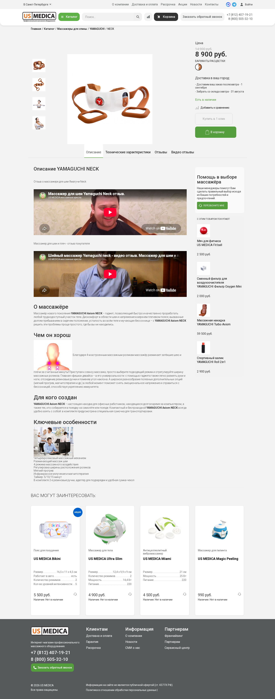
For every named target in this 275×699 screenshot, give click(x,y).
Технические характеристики (128, 152)
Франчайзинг (174, 636)
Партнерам (172, 642)
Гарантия (92, 642)
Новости (196, 4)
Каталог (71, 17)
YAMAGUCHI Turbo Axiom (213, 322)
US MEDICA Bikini (47, 559)
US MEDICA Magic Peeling (218, 559)
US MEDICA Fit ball (209, 243)
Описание (93, 152)
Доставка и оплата (145, 4)
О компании (120, 4)
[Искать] (138, 17)
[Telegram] (234, 4)
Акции (182, 4)
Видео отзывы (182, 152)
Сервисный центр (177, 648)
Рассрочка (168, 4)
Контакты (212, 4)
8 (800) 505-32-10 (240, 19)
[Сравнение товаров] (148, 17)
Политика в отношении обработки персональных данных (121, 690)
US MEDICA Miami (157, 559)
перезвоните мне (213, 205)
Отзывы (161, 152)
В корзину (217, 132)
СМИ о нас (132, 648)
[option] (39, 65)
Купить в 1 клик (214, 119)
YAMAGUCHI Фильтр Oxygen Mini (219, 282)
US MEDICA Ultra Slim (105, 559)
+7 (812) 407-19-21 (240, 14)
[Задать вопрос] (75, 594)
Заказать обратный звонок (202, 17)
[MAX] (228, 4)
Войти (249, 4)
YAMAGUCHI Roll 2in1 (211, 360)
